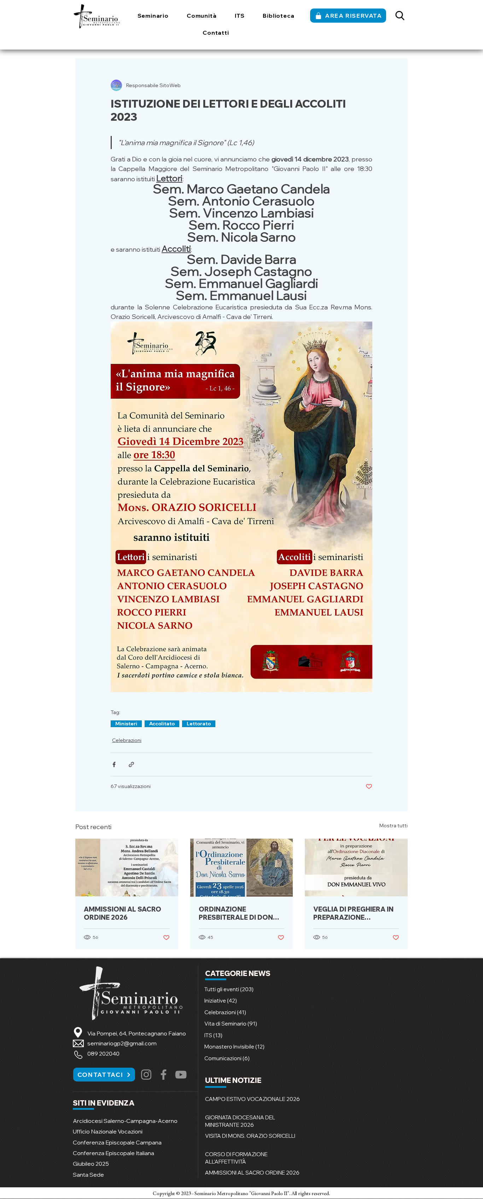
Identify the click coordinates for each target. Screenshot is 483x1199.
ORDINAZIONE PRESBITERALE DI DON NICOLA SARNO (236, 913)
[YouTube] (181, 1074)
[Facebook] (163, 1074)
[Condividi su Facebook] (114, 764)
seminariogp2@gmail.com (122, 1043)
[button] (153, 15)
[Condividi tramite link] (131, 764)
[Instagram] (146, 1074)
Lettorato (199, 723)
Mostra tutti (393, 825)
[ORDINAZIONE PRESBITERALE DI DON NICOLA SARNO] (241, 868)
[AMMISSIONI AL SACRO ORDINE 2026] (126, 867)
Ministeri (126, 723)
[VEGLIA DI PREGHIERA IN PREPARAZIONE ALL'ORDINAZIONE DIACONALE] (356, 867)
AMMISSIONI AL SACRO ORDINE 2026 (122, 913)
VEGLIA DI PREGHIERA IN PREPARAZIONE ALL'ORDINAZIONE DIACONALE (353, 913)
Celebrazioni (126, 740)
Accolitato (162, 723)
